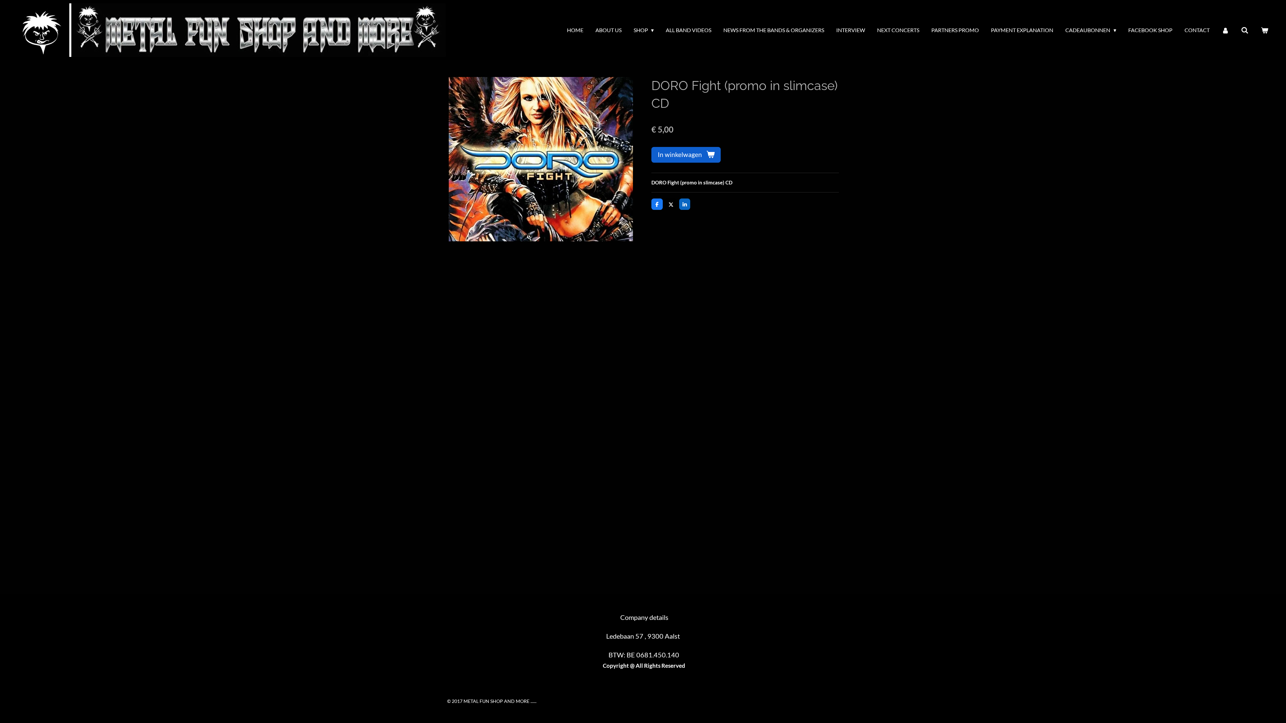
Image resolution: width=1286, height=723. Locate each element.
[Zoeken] (1245, 30)
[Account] (1225, 30)
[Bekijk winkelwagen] (1265, 30)
